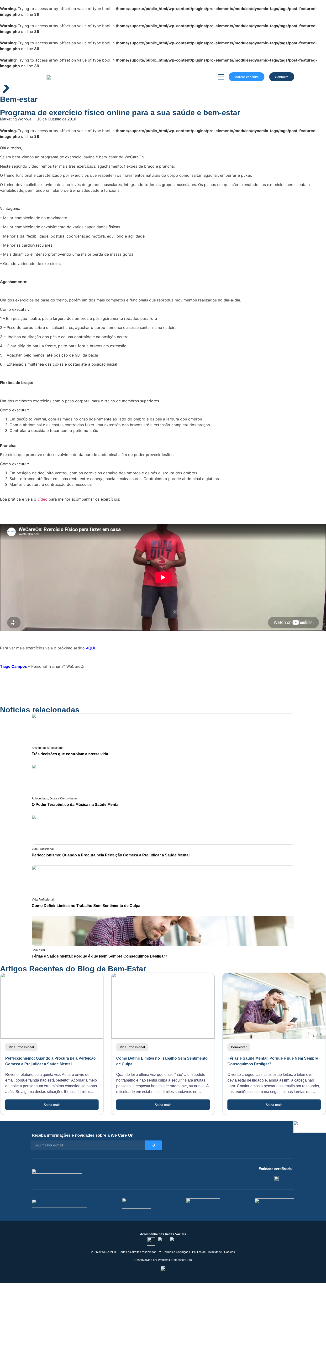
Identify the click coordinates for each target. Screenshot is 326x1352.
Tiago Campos (13, 666)
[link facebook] (174, 1241)
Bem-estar (18, 99)
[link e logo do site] (49, 77)
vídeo (42, 499)
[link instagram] (162, 1241)
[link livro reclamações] (163, 1268)
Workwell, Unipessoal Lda (175, 1260)
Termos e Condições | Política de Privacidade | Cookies (199, 1252)
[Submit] (153, 1145)
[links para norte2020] (59, 1203)
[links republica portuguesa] (203, 1203)
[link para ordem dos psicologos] (276, 1178)
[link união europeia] (274, 1203)
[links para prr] (136, 1203)
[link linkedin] (151, 1241)
